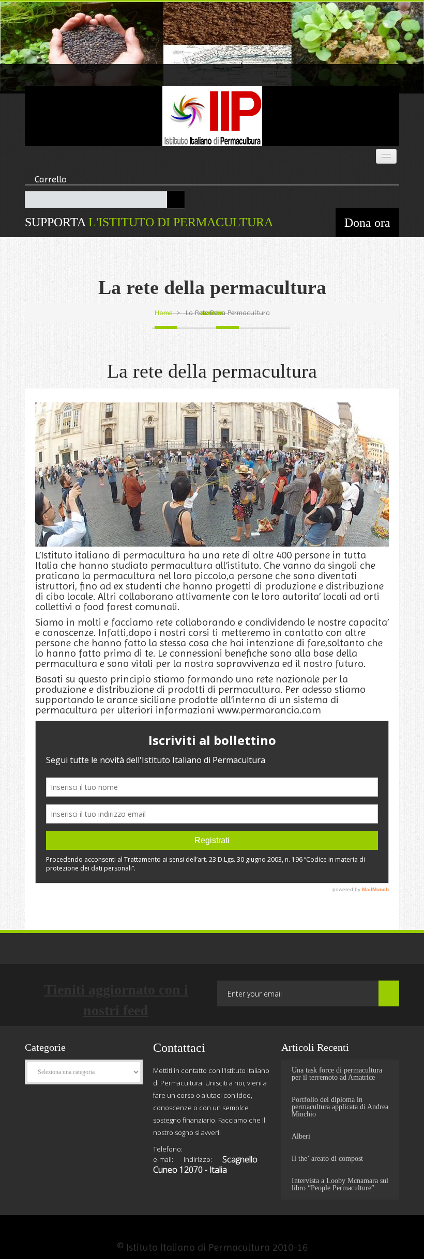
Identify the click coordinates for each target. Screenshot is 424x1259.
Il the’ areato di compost (327, 1158)
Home (163, 312)
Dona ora (367, 222)
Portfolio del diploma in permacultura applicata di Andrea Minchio (340, 1107)
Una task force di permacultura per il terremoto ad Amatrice (337, 1074)
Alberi (301, 1136)
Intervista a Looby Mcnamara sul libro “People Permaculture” (340, 1184)
